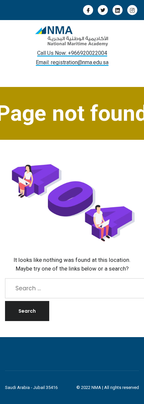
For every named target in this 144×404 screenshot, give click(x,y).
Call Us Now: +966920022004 (72, 53)
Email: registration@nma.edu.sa (72, 62)
